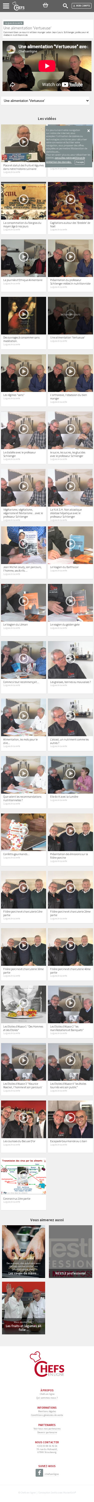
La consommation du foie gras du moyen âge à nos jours (22, 224)
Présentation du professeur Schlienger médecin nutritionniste (70, 281)
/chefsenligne (51, 1474)
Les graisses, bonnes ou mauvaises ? (70, 682)
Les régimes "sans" (14, 395)
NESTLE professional (70, 1273)
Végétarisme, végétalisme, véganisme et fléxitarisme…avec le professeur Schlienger (23, 513)
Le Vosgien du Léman (15, 624)
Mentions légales (47, 1411)
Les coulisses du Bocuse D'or (19, 1141)
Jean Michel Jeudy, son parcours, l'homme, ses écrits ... (22, 568)
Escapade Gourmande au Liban (68, 1141)
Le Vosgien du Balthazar (64, 567)
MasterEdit (69, 1492)
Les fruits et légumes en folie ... (23, 1328)
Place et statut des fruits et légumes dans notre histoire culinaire (23, 167)
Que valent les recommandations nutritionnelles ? (22, 798)
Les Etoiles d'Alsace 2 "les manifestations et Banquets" (67, 1028)
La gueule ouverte (11, 172)
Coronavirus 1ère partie (16, 1198)
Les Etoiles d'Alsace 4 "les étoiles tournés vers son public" (68, 1085)
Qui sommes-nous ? (47, 1397)
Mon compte (83, 5)
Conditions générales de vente (47, 1415)
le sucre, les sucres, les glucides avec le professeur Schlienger (67, 454)
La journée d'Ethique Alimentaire (22, 280)
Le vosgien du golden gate (64, 624)
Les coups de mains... (24, 1273)
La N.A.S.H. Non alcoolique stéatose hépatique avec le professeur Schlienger (66, 513)
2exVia (54, 1492)
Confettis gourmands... (16, 854)
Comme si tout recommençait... (21, 682)
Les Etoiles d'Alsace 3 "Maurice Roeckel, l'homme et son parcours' (22, 1085)
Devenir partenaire (47, 1432)
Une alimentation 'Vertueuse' (67, 337)
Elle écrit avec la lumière (64, 796)
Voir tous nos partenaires (47, 1428)
